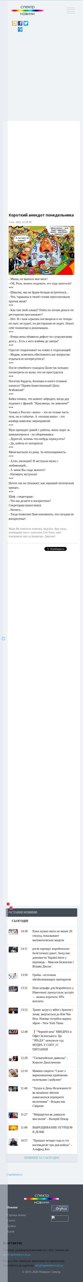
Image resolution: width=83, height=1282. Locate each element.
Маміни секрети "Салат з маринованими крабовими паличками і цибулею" (50, 1075)
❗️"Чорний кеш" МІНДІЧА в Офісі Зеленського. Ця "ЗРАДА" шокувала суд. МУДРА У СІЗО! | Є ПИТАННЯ (52, 1040)
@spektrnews (14, 1174)
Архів (10, 1231)
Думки (11, 1226)
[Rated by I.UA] (59, 1218)
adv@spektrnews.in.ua (17, 1254)
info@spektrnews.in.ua (49, 1265)
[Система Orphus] (59, 1208)
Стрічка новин (16, 1215)
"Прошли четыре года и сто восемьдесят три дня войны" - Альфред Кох (52, 1145)
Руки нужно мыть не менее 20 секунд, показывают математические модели (52, 936)
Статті (11, 1220)
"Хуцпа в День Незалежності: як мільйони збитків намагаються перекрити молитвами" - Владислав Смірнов (51, 1097)
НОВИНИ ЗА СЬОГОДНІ (41, 1157)
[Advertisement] (41, 75)
